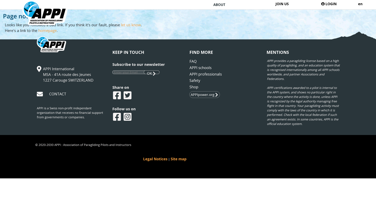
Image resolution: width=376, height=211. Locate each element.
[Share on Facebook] (117, 95)
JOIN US (282, 3)
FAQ (193, 61)
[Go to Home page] (48, 19)
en (360, 3)
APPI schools (200, 67)
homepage (47, 30)
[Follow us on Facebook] (117, 117)
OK (149, 72)
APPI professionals (205, 74)
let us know (131, 24)
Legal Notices (155, 158)
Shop (193, 86)
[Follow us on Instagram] (128, 117)
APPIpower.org (202, 94)
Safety (194, 80)
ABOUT (219, 4)
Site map (179, 158)
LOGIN (331, 3)
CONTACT (57, 93)
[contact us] (40, 94)
